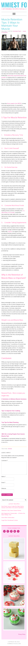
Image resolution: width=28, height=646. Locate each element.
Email (3, 482)
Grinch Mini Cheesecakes (7, 517)
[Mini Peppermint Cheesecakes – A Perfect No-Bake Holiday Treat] (14, 605)
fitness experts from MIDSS (14, 103)
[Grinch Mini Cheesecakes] (14, 629)
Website (3, 488)
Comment (4, 460)
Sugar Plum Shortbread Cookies (9, 520)
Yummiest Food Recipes (14, 5)
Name (3, 476)
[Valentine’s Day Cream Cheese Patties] (14, 582)
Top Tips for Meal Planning (9, 422)
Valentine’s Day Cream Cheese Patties (11, 510)
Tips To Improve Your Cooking (10, 410)
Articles (10, 448)
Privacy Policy (21, 634)
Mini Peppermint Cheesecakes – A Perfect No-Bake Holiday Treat (13, 514)
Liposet (10, 231)
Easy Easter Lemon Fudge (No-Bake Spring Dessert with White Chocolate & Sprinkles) (12, 507)
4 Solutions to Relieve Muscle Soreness (13, 399)
